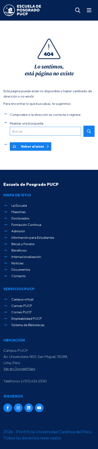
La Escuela (19, 205)
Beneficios (19, 250)
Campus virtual (22, 299)
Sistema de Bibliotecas (27, 325)
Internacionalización (26, 257)
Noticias (17, 263)
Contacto (18, 276)
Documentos (20, 269)
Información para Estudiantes (32, 237)
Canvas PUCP (21, 306)
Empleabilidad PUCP (26, 318)
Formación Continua (26, 225)
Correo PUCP (21, 312)
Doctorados (20, 218)
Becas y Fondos (23, 244)
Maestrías (18, 212)
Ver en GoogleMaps (19, 369)
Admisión (18, 231)
